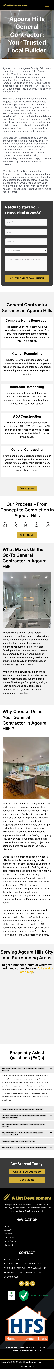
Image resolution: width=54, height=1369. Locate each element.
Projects (8, 1233)
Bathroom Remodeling (27, 387)
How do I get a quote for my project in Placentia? (18, 1141)
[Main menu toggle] (47, 5)
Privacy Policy (27, 1366)
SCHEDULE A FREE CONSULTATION (27, 278)
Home (7, 1226)
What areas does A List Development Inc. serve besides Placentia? (24, 1147)
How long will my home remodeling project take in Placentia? (22, 1109)
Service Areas (10, 1237)
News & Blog (10, 1241)
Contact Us (9, 1245)
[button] (27, 1069)
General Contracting (27, 449)
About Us (8, 1230)
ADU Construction (27, 416)
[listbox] (26, 250)
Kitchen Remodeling (27, 353)
